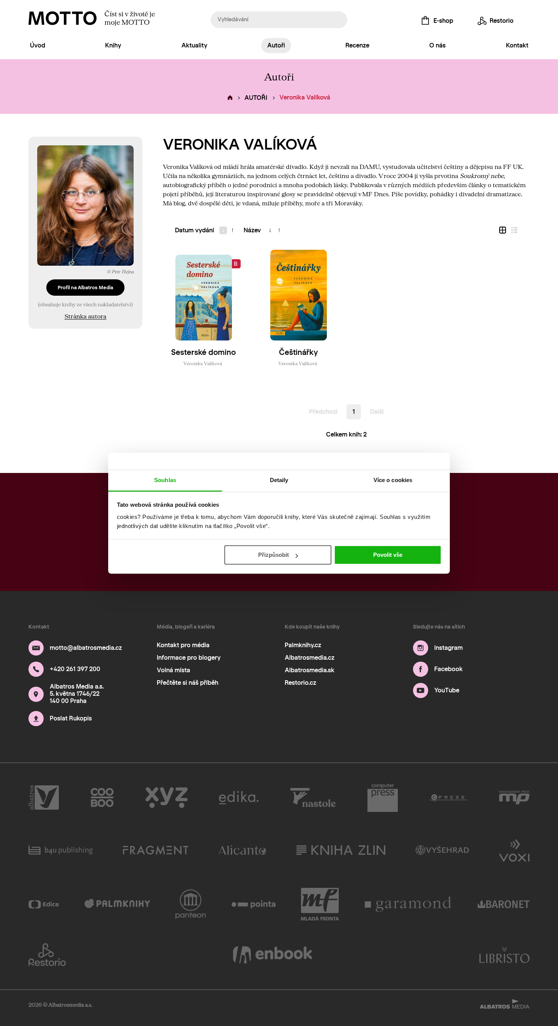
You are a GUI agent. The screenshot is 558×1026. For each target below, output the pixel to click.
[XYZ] (166, 798)
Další (377, 411)
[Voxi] (514, 849)
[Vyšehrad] (442, 849)
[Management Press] (514, 798)
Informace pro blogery (189, 657)
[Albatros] (43, 798)
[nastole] (313, 798)
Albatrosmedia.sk (309, 670)
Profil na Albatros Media (85, 287)
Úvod (37, 45)
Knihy (113, 45)
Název (252, 230)
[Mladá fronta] (320, 904)
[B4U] (60, 849)
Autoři (276, 45)
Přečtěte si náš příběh (187, 682)
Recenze (357, 45)
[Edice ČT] (43, 904)
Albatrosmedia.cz (309, 657)
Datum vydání (194, 230)
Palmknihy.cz (303, 645)
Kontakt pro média (183, 645)
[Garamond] (408, 904)
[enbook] (272, 954)
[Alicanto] (242, 849)
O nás (437, 45)
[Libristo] (504, 954)
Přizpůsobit (273, 555)
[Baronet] (503, 904)
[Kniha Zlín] (341, 849)
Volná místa (173, 670)
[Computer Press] (382, 798)
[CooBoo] (102, 798)
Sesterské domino (203, 352)
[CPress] (448, 798)
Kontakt (517, 45)
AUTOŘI (255, 97)
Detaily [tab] (279, 480)
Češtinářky (298, 352)
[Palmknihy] (117, 904)
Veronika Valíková (202, 363)
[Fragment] (156, 849)
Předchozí (323, 411)
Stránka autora (85, 316)
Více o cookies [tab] (393, 480)
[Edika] (239, 798)
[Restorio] (47, 954)
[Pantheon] (190, 904)
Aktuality (194, 45)
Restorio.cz (300, 682)
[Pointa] (253, 904)
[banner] (62, 18)
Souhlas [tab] (165, 480)
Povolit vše (387, 555)
